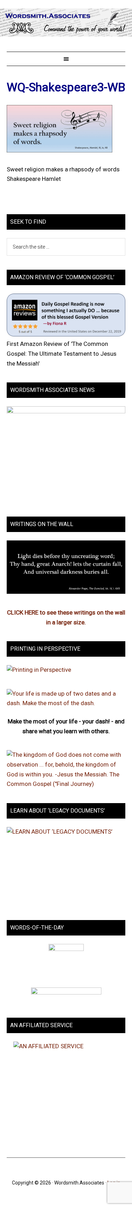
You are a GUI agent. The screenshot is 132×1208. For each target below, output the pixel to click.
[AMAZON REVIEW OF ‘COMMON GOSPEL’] (66, 334)
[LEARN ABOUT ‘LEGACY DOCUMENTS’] (66, 866)
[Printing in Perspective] (39, 669)
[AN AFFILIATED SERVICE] (66, 1092)
